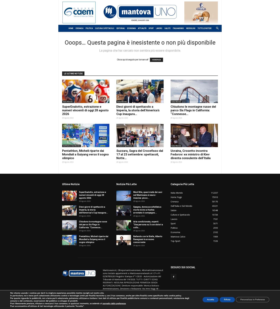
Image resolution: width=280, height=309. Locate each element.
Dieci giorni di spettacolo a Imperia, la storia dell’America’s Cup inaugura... (138, 110)
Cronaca (79, 28)
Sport (151, 28)
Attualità (142, 28)
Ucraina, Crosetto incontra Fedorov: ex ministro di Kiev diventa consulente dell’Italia (191, 154)
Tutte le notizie (204, 28)
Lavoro (159, 28)
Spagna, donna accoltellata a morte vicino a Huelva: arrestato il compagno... (147, 210)
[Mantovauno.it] (140, 12)
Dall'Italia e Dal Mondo (71, 146)
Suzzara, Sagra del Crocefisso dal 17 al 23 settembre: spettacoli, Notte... (139, 154)
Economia (131, 28)
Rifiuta (227, 299)
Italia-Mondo (178, 28)
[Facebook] (173, 277)
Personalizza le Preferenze (252, 299)
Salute (167, 28)
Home (71, 28)
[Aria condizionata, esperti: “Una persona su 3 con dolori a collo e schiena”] (123, 225)
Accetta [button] (210, 299)
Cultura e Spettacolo (104, 28)
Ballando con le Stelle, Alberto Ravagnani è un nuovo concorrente (147, 239)
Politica (89, 28)
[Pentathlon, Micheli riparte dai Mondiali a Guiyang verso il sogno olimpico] (85, 135)
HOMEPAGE (156, 60)
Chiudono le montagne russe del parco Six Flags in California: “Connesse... (193, 110)
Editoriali (121, 28)
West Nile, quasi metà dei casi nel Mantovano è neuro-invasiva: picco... (147, 195)
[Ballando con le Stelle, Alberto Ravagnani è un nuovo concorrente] (123, 240)
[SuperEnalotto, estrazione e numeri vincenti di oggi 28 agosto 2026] (85, 91)
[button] (216, 28)
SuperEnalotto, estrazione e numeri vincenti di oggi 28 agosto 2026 (85, 110)
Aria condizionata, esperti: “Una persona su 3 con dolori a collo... (148, 224)
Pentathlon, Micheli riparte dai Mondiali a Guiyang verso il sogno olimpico (85, 154)
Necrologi (190, 28)
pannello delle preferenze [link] (114, 303)
